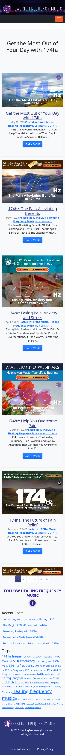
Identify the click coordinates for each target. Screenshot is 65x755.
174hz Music (46, 122)
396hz (54, 665)
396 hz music (42, 666)
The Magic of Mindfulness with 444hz (25, 625)
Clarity (9, 686)
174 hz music (32, 657)
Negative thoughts (33, 704)
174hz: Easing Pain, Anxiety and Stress (32, 315)
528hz (22, 678)
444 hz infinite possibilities (25, 674)
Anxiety (37, 682)
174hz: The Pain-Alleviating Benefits (32, 211)
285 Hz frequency (22, 661)
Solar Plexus (30, 708)
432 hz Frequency (14, 670)
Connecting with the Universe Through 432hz (30, 619)
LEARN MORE (32, 144)
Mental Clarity (7, 704)
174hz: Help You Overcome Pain (32, 423)
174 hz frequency (14, 656)
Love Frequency (53, 699)
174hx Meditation (45, 657)
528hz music (47, 678)
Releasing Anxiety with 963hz (20, 631)
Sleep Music (19, 708)
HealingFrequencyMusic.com (37, 730)
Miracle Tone (19, 703)
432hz (50, 670)
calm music (44, 682)
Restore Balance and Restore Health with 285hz (31, 643)
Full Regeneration (46, 686)
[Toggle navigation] (59, 19)
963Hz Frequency (22, 682)
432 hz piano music (35, 670)
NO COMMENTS (48, 125)
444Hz (40, 674)
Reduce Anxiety (56, 704)
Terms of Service (20, 749)
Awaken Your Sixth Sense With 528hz (24, 637)
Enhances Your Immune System (25, 686)
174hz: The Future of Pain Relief (32, 522)
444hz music (50, 674)
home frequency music (37, 699)
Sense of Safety (8, 708)
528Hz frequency (34, 678)
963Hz (6, 682)
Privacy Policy (45, 749)
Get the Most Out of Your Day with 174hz (32, 115)
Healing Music (21, 699)
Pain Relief (45, 704)
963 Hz (56, 678)
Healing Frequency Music (24, 126)
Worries (38, 708)
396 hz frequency (21, 665)
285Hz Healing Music (43, 661)
